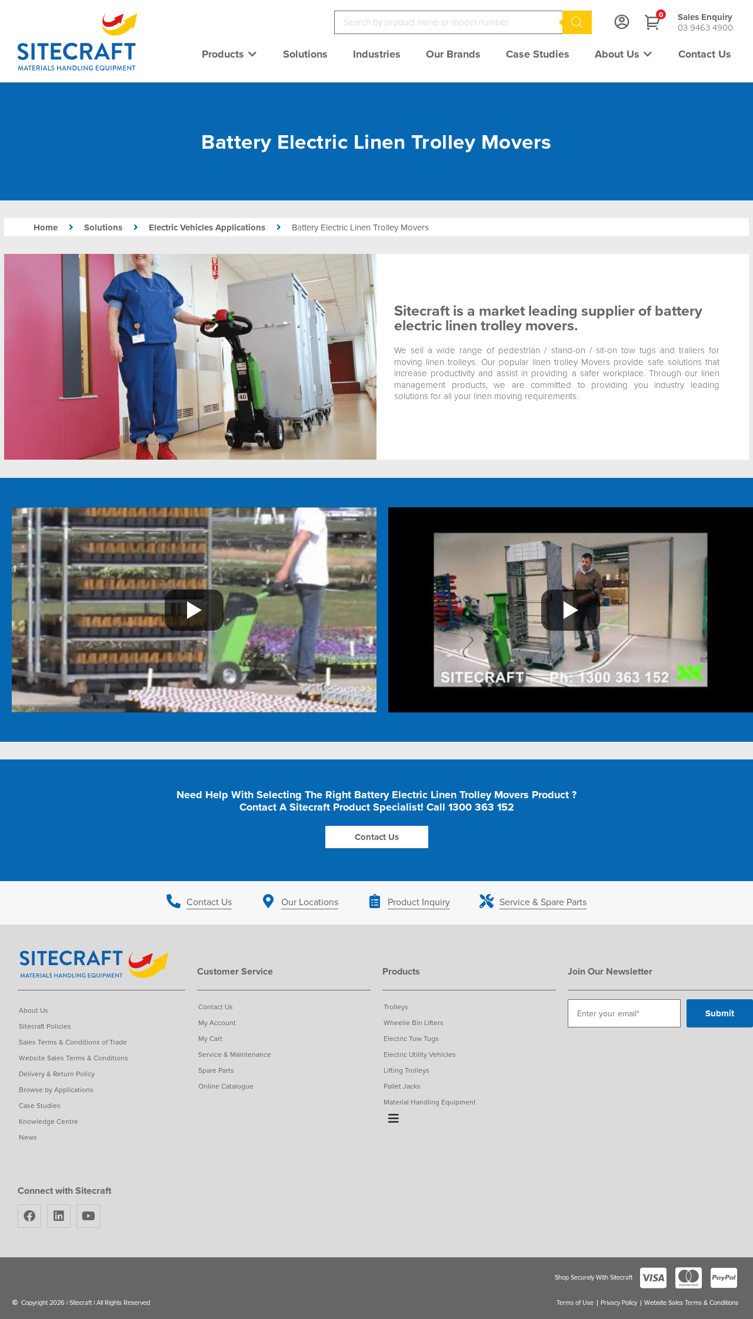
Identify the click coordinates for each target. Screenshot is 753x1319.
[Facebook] (29, 1216)
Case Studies (40, 1105)
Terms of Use (575, 1302)
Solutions (103, 227)
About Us (33, 1010)
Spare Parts (216, 1070)
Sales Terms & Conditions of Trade (73, 1042)
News (28, 1137)
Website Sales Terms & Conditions (73, 1058)
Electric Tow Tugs (411, 1038)
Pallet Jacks (402, 1086)
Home (46, 227)
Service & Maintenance (234, 1054)
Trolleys (396, 1007)
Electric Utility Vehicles (420, 1054)
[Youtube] (88, 1216)
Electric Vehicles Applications (207, 227)
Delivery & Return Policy (57, 1074)
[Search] (577, 22)
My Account (217, 1022)
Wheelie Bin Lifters (414, 1022)
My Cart (210, 1038)
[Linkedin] (59, 1216)
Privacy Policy (619, 1302)
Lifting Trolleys (406, 1070)
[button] (229, 54)
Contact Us (215, 1007)
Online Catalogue (226, 1086)
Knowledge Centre (48, 1121)
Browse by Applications (56, 1089)
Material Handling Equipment (430, 1102)
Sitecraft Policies (45, 1026)
